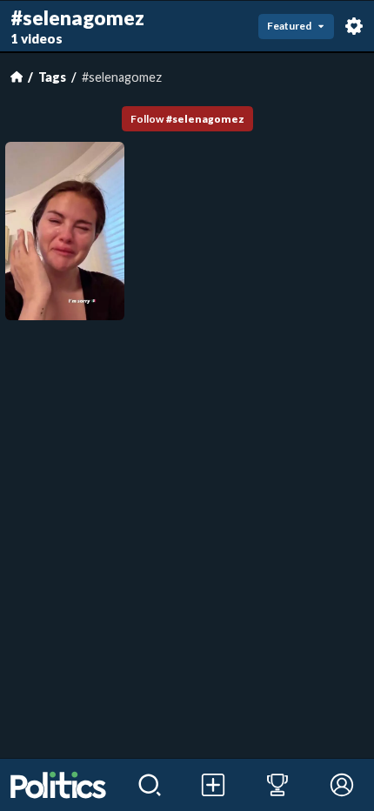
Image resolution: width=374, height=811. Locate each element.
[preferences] (354, 26)
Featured (289, 25)
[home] (58, 785)
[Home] (16, 76)
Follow (187, 118)
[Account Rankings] (277, 785)
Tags (52, 77)
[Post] (214, 785)
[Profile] (342, 785)
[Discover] (149, 785)
